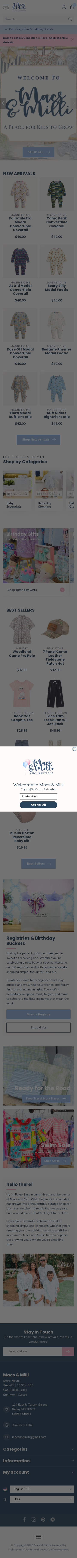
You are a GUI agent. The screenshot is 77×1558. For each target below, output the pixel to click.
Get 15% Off (38, 804)
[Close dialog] (74, 749)
